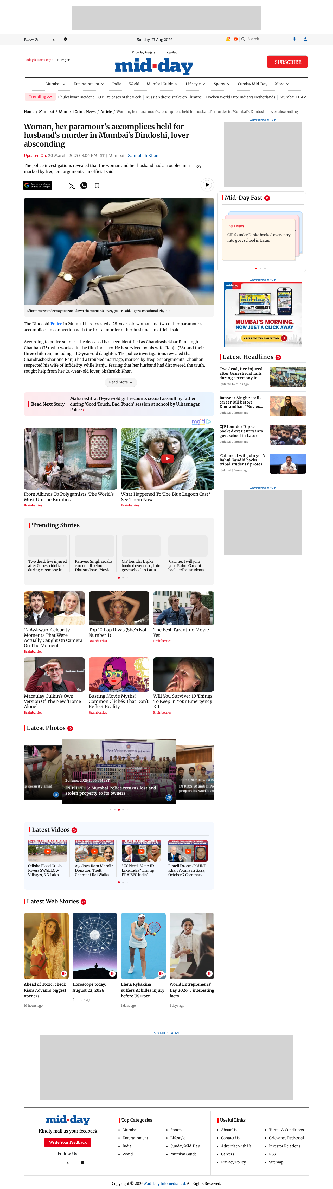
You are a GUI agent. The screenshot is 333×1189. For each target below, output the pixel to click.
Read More (118, 382)
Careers (227, 1154)
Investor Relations (284, 1146)
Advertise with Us (236, 1146)
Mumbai (53, 83)
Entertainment (86, 83)
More (279, 83)
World (134, 83)
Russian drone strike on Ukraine (174, 97)
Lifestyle (193, 83)
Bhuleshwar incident (76, 97)
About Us (229, 1130)
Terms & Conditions (286, 1130)
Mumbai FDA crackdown (301, 97)
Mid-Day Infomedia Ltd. (165, 1183)
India (116, 83)
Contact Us (230, 1138)
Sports (219, 83)
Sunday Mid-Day (252, 83)
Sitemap (276, 1162)
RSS (272, 1154)
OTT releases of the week (119, 97)
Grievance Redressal (286, 1138)
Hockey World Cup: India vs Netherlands (240, 97)
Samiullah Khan (143, 155)
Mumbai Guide (160, 83)
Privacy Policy (233, 1162)
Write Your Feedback (68, 1142)
